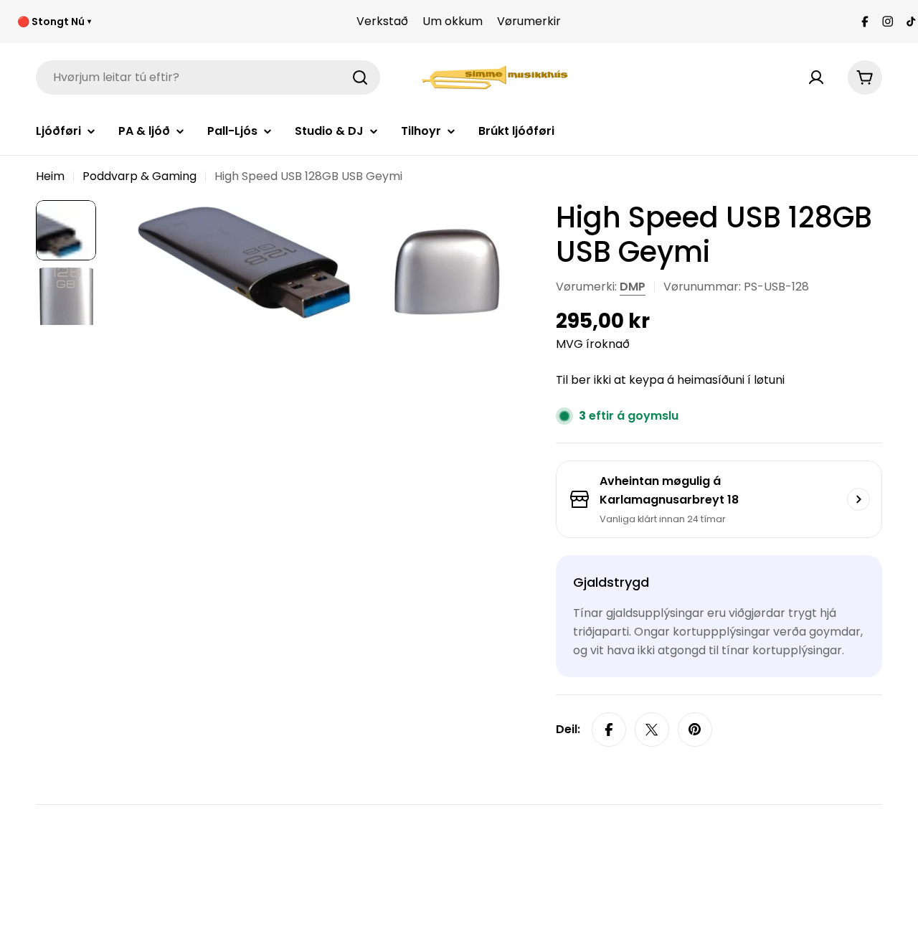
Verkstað (382, 21)
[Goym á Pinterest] (695, 729)
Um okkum (452, 21)
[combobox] (208, 77)
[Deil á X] (652, 729)
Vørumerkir (529, 21)
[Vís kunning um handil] (858, 499)
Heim (50, 176)
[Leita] (360, 77)
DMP (632, 286)
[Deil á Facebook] (609, 729)
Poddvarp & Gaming (139, 176)
